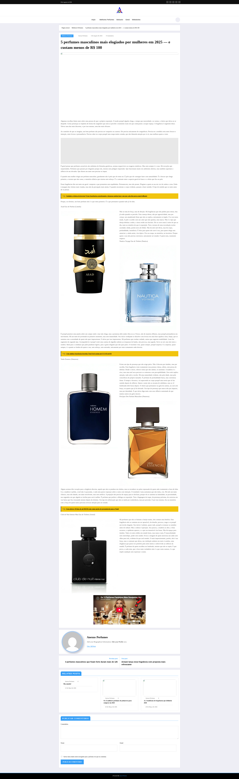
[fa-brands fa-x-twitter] (170, 2)
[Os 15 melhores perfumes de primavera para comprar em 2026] (119, 688)
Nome (62, 743)
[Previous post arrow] (61, 661)
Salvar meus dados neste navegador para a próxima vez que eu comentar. (84, 756)
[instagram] (176, 2)
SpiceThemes (123, 775)
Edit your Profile (117, 642)
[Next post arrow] (177, 661)
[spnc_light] (177, 19)
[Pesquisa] (171, 20)
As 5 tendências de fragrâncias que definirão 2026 (158, 702)
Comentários (64, 724)
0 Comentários (110, 36)
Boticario (120, 20)
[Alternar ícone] (60, 20)
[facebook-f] (167, 2)
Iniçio (93, 20)
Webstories (136, 20)
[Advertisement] (117, 151)
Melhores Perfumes (107, 20)
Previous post (113, 658)
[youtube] (179, 2)
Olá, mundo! (67, 684)
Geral (127, 20)
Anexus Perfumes (82, 36)
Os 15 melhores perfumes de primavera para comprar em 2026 (118, 702)
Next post (124, 658)
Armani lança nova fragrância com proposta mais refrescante (143, 663)
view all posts (91, 646)
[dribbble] (173, 2)
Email (121, 743)
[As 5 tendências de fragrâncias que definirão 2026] (159, 688)
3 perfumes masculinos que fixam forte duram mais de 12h (91, 662)
